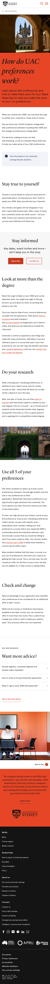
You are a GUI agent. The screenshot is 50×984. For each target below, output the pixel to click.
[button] (41, 4)
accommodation (13, 322)
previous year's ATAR (14, 542)
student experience (15, 349)
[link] (9, 11)
